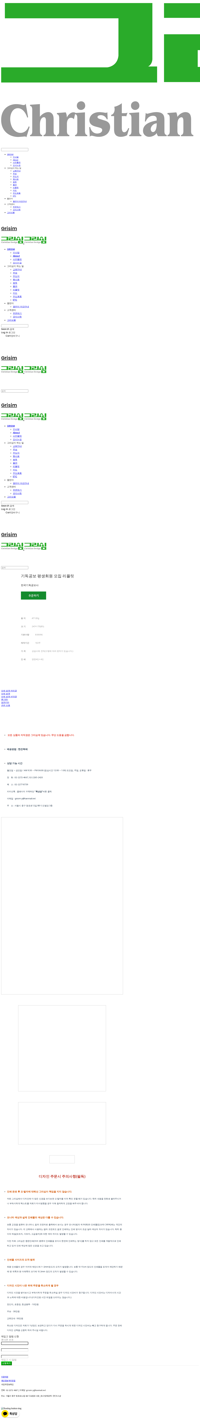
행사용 (16, 179)
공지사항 (16, 209)
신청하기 (6, 1363)
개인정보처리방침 (8, 1380)
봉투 (15, 182)
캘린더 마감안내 (20, 201)
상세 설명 (5, 693)
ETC (14, 196)
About (15, 159)
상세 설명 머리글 (9, 690)
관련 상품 (5, 705)
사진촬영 (16, 162)
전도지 (16, 176)
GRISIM (10, 154)
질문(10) (5, 702)
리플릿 (16, 187)
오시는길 (16, 165)
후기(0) (4, 699)
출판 (15, 184)
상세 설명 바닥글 (9, 696)
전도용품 (16, 193)
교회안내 (16, 170)
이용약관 (4, 1376)
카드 (15, 190)
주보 (15, 173)
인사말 (16, 157)
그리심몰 (11, 212)
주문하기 (16, 207)
